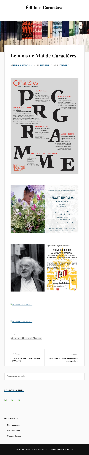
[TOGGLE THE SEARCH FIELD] (83, 18)
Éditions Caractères (44, 7)
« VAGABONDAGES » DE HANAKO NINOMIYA (26, 359)
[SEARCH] (81, 376)
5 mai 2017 (44, 65)
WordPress (42, 449)
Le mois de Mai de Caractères (43, 55)
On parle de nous (14, 436)
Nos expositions (13, 430)
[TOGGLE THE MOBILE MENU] (6, 18)
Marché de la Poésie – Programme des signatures (63, 359)
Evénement (64, 65)
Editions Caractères (22, 65)
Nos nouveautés (13, 425)
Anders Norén (66, 449)
